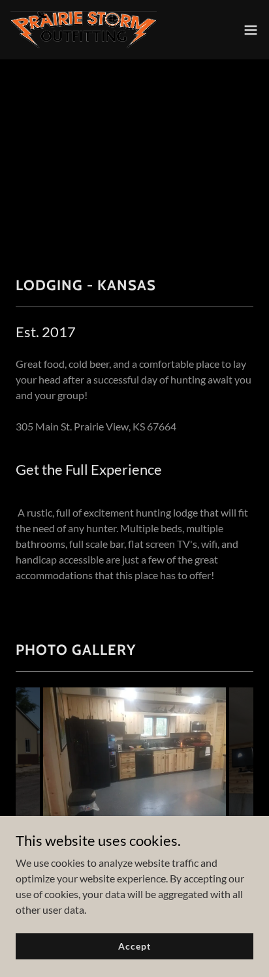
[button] (251, 30)
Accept (134, 946)
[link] (83, 29)
